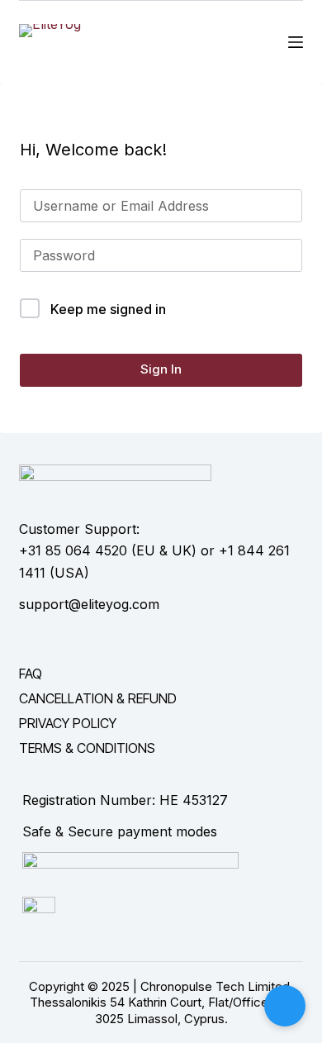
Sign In (161, 369)
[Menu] (295, 42)
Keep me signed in (108, 309)
